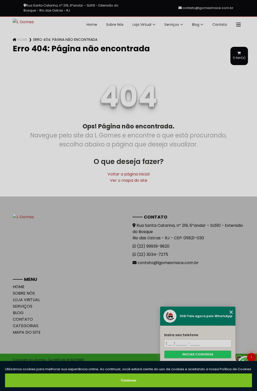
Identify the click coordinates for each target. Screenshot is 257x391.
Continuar (128, 380)
